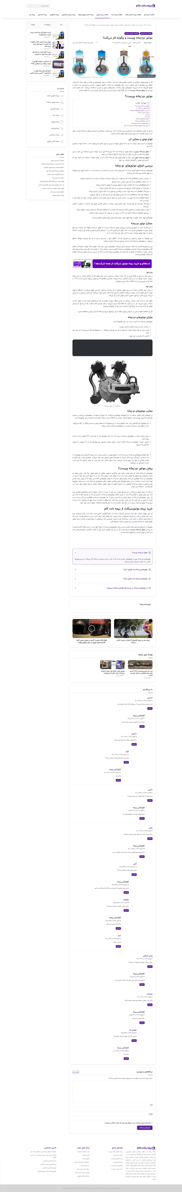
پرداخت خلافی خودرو (58, 195)
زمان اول (147, 115)
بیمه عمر (32, 15)
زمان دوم (147, 117)
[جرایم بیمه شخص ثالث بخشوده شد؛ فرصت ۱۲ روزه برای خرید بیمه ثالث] (58, 45)
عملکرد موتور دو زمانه (143, 113)
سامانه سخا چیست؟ (58, 178)
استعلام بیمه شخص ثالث (81, 1162)
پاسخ (149, 708)
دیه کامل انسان (85, 1166)
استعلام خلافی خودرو (83, 1176)
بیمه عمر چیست (118, 1162)
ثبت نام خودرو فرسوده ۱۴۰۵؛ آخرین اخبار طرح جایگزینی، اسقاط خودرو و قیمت (141, 673)
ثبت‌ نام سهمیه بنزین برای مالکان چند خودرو (51, 185)
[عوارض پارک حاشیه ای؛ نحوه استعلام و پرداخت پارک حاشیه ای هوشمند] (112, 664)
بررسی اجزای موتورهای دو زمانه (139, 110)
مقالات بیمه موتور (102, 15)
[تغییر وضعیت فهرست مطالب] (148, 103)
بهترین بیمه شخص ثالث (82, 1173)
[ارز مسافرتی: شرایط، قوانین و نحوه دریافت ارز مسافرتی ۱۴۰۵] (58, 64)
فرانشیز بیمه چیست (117, 1166)
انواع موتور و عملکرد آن (142, 108)
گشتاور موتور (93, 312)
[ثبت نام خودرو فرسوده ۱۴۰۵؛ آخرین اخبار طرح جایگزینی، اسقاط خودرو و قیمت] (140, 664)
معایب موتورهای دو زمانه (142, 121)
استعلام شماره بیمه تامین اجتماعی (54, 167)
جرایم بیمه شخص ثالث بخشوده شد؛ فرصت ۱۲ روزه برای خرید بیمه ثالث (41, 44)
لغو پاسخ (76, 1072)
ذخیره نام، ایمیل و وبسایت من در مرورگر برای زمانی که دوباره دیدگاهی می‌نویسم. (127, 1123)
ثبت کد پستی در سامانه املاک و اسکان (52, 164)
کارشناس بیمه (139, 715)
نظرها (33, 25)
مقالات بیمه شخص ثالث (133, 15)
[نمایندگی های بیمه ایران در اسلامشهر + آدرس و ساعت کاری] (58, 74)
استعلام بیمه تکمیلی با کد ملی (55, 171)
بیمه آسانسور (42, 15)
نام (151, 1105)
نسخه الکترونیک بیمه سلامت (55, 174)
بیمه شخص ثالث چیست (115, 1152)
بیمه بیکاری (86, 1155)
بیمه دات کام (147, 25)
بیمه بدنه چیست (118, 1155)
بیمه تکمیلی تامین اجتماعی (48, 1164)
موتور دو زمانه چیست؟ (142, 106)
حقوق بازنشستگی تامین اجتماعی (46, 1171)
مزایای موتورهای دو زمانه (142, 119)
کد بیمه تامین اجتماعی (49, 1161)
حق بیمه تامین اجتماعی (49, 1168)
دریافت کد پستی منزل (57, 160)
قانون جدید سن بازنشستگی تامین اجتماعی (52, 181)
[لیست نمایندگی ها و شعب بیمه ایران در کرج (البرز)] (58, 35)
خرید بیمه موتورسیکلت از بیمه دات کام (136, 126)
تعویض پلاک (85, 1159)
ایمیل (150, 1114)
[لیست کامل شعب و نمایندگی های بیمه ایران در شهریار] (58, 55)
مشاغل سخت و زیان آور (57, 192)
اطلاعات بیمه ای (149, 15)
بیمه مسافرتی (54, 15)
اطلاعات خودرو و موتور (116, 25)
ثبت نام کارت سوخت (83, 1152)
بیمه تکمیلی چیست (117, 1159)
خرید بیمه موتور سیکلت (144, 516)
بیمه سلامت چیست (117, 1169)
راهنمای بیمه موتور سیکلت (128, 522)
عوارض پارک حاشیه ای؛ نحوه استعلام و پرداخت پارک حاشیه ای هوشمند (113, 672)
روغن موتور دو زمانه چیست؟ (140, 123)
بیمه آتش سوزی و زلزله (86, 15)
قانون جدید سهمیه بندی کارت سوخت (53, 188)
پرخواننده (47, 25)
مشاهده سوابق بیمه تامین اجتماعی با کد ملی (43, 1152)
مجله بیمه (139, 25)
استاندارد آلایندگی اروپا (138, 457)
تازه (61, 25)
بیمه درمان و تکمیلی (68, 15)
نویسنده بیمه (147, 43)
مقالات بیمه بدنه (116, 15)
